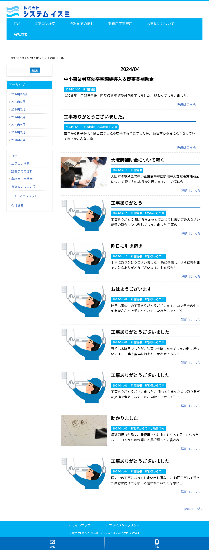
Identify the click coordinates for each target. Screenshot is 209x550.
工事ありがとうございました (140, 332)
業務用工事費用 (22, 179)
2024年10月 (19, 94)
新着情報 (89, 89)
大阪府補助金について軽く (138, 160)
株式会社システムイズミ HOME (27, 58)
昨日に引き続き (126, 246)
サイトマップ (81, 525)
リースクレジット (25, 196)
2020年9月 (18, 140)
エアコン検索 (20, 164)
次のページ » (193, 509)
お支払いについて (23, 186)
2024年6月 (18, 109)
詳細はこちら (186, 105)
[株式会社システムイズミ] (38, 16)
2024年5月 (18, 117)
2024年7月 (18, 102)
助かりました (124, 418)
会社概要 (17, 206)
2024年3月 (18, 132)
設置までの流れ (22, 171)
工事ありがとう (126, 203)
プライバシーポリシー (124, 525)
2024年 (51, 58)
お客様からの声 (107, 127)
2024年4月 (18, 125)
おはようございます (131, 289)
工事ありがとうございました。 (95, 116)
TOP (14, 156)
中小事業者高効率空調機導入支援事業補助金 (109, 79)
